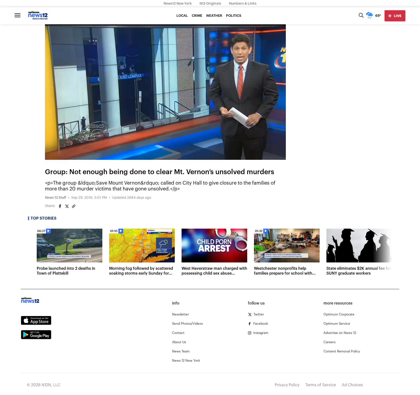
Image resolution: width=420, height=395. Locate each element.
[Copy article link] (74, 206)
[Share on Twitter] (67, 206)
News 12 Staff (55, 197)
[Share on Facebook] (60, 206)
